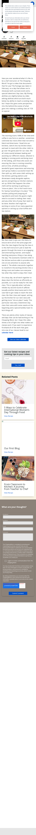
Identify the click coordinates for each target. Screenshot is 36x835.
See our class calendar (18, 339)
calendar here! (7, 333)
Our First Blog (12, 448)
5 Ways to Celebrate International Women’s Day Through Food (16, 410)
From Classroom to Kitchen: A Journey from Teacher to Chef (16, 487)
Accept (13, 27)
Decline (25, 27)
